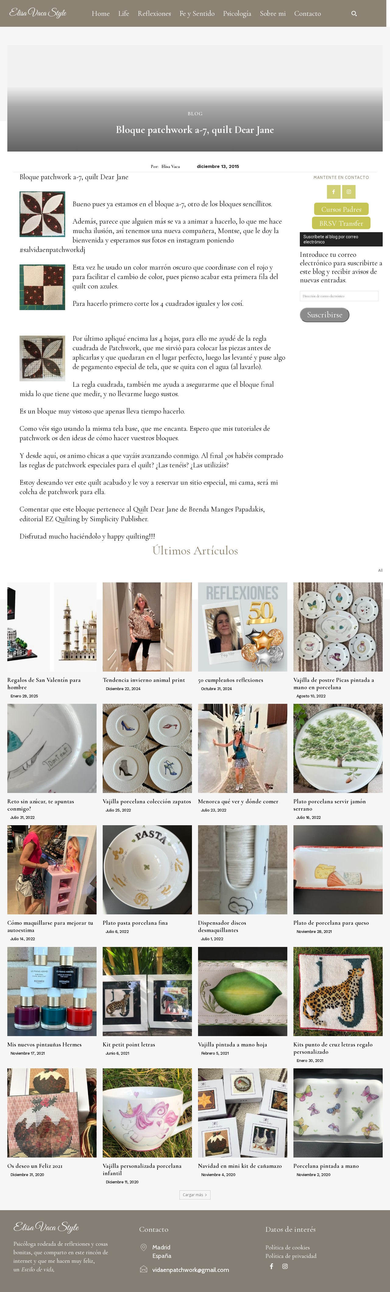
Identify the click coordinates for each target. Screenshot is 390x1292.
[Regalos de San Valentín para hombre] (52, 627)
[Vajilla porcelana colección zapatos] (147, 748)
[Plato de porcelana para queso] (338, 869)
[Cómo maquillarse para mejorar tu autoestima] (52, 869)
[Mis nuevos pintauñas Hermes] (52, 991)
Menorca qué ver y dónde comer (238, 801)
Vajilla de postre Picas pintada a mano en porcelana (333, 683)
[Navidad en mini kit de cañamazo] (242, 1113)
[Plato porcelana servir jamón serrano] (338, 748)
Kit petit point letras (129, 1044)
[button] (354, 13)
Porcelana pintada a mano (326, 1166)
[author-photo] (8, 696)
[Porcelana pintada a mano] (338, 1113)
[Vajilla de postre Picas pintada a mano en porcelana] (338, 627)
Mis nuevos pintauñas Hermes (44, 1044)
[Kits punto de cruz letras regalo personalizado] (338, 991)
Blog (195, 113)
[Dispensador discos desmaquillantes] (242, 869)
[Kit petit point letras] (147, 991)
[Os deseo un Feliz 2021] (52, 1113)
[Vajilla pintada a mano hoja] (242, 991)
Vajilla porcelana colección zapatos (147, 801)
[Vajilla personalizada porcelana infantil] (147, 1113)
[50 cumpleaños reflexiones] (242, 627)
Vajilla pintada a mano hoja (232, 1044)
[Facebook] (334, 192)
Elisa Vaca (170, 166)
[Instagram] (349, 192)
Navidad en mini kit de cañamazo (240, 1166)
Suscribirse (324, 315)
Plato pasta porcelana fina (135, 923)
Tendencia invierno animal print (144, 680)
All (380, 570)
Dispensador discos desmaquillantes (222, 926)
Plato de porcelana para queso (331, 923)
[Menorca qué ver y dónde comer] (242, 748)
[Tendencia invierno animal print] (147, 627)
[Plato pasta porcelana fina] (147, 869)
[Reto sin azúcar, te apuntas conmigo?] (52, 748)
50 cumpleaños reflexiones (230, 680)
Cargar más (193, 1194)
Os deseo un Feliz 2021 (34, 1166)
